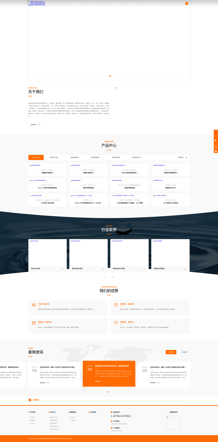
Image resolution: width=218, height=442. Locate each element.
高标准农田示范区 (78, 268)
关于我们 (75, 3)
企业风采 (32, 420)
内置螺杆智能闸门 (47, 173)
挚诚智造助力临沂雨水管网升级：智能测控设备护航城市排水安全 (113, 366)
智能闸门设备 (54, 157)
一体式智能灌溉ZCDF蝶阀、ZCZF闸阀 (129, 203)
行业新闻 (72, 420)
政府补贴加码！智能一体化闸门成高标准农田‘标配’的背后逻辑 (58, 367)
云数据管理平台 (136, 157)
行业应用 (133, 3)
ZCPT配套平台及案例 (170, 203)
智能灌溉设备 (95, 157)
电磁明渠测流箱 (129, 188)
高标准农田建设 (118, 268)
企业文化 (32, 423)
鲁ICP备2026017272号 (63, 438)
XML (71, 438)
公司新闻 (72, 417)
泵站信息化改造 (36, 268)
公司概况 (32, 417)
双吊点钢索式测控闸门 (129, 173)
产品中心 (94, 3)
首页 (56, 3)
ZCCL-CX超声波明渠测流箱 (47, 188)
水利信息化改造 (159, 268)
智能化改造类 (116, 157)
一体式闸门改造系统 (47, 203)
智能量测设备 (75, 157)
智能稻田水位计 (170, 188)
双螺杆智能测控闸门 (171, 173)
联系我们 (152, 3)
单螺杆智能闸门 (88, 173)
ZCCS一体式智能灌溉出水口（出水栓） (88, 203)
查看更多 (33, 124)
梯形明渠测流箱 (88, 188)
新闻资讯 (114, 3)
